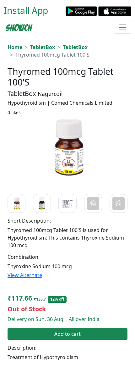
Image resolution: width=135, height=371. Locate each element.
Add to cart (67, 333)
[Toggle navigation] (122, 27)
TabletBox (42, 47)
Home (15, 47)
